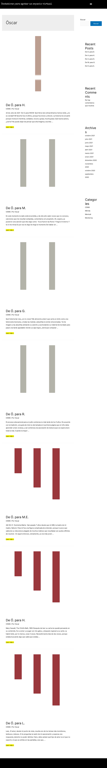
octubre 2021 (90, 136)
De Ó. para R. (15, 414)
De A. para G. (90, 59)
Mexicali (88, 214)
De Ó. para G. (15, 311)
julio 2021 (88, 139)
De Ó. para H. (15, 105)
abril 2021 (88, 150)
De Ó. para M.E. (17, 517)
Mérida (87, 211)
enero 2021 (89, 157)
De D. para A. (90, 66)
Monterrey (89, 218)
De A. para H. (90, 55)
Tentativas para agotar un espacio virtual (26, 4)
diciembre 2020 (91, 160)
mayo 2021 (89, 146)
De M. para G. (90, 62)
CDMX (8, 109)
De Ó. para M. (16, 208)
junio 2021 (89, 143)
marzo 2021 (89, 153)
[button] (91, 4)
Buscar (82, 20)
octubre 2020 (90, 170)
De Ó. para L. (15, 723)
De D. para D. (90, 52)
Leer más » (10, 127)
